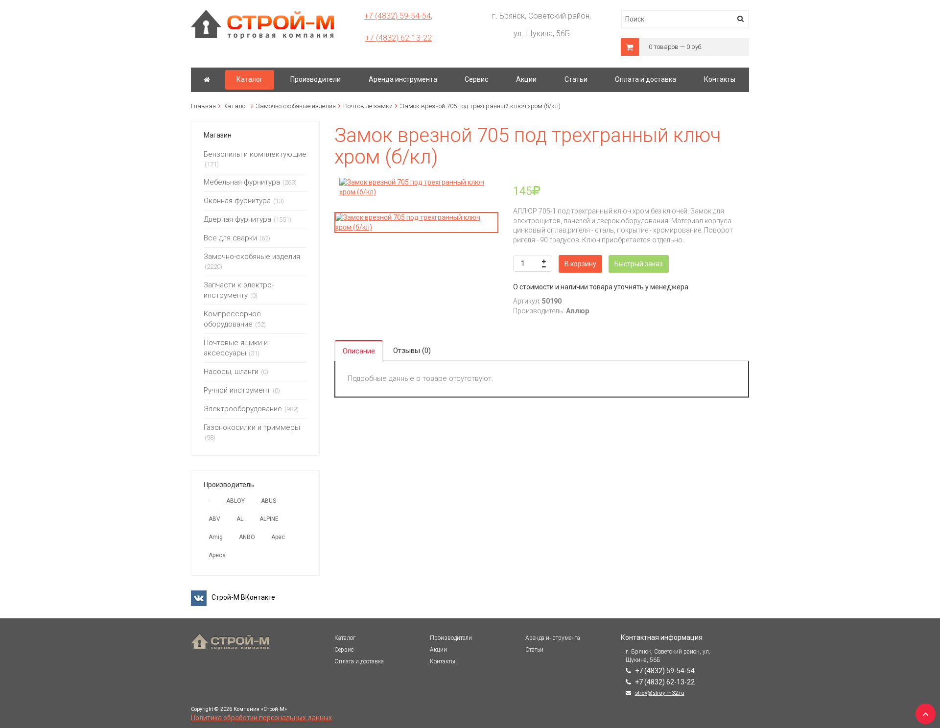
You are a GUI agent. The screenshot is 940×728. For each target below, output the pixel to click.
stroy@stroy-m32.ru (659, 693)
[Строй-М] (207, 80)
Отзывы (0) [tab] (412, 350)
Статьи (534, 649)
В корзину (580, 264)
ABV (214, 519)
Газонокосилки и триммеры (252, 427)
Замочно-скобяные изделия (296, 106)
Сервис (344, 649)
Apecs (217, 555)
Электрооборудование (243, 408)
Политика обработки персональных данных (261, 718)
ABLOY (235, 500)
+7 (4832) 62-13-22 (398, 38)
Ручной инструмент (237, 390)
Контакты (442, 661)
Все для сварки (230, 238)
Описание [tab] (359, 351)
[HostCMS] (262, 14)
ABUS (268, 500)
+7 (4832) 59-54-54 (397, 16)
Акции (438, 649)
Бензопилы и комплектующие (255, 154)
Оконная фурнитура (237, 200)
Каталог (235, 106)
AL (239, 519)
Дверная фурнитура (237, 219)
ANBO (247, 537)
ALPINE (269, 519)
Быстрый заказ (638, 264)
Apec (278, 537)
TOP (923, 711)
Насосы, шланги (231, 371)
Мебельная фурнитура (242, 182)
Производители (451, 637)
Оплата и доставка (359, 661)
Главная (203, 106)
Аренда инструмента (552, 637)
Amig (216, 537)
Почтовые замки (368, 106)
